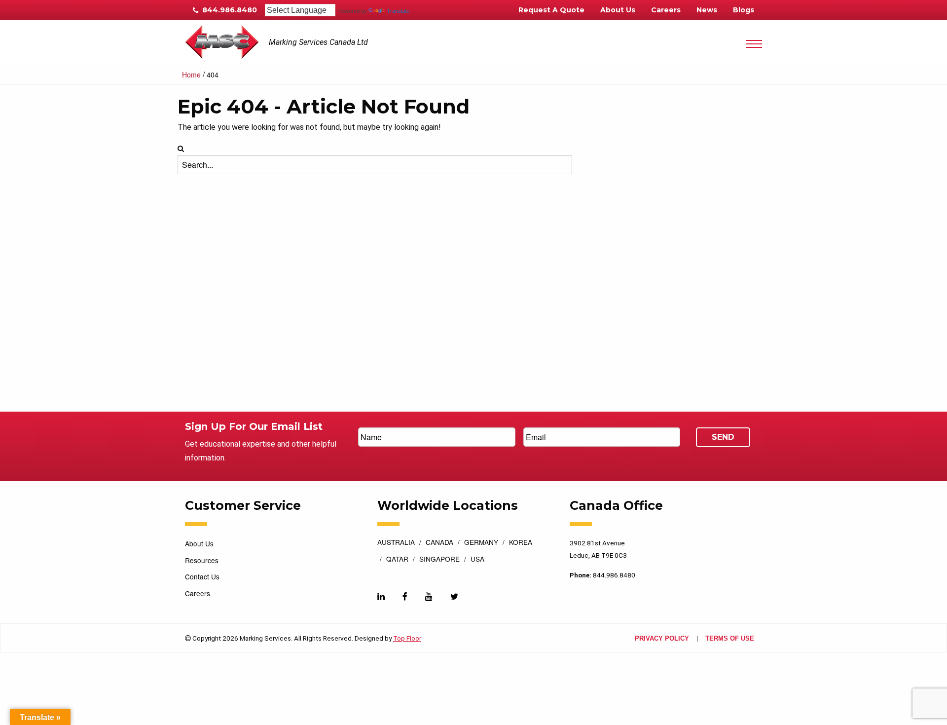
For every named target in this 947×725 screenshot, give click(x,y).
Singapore (439, 560)
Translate (398, 11)
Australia (396, 543)
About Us (617, 9)
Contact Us (202, 576)
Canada (439, 543)
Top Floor (407, 638)
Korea (520, 543)
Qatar (397, 560)
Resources (202, 560)
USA (477, 560)
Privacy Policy (662, 639)
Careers (666, 9)
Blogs (743, 9)
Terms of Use (729, 639)
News (706, 9)
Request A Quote (551, 9)
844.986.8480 (228, 9)
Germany (481, 543)
